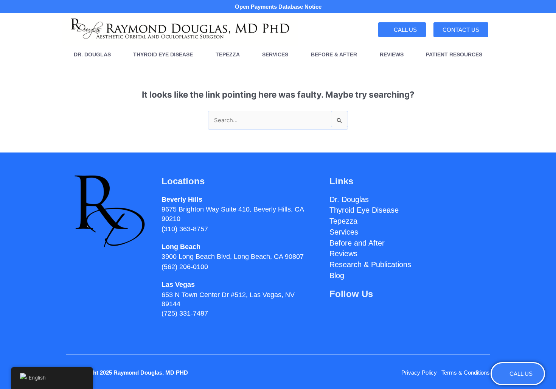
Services (275, 55)
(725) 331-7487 (185, 313)
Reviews (392, 55)
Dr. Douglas (92, 55)
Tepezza (228, 55)
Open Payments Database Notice (278, 6)
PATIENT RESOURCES (454, 55)
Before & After (334, 55)
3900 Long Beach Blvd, (233, 256)
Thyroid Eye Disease (163, 55)
